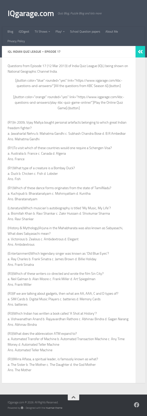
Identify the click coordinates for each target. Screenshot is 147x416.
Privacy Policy (16, 41)
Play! (59, 31)
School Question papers (85, 31)
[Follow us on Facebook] (136, 405)
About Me (111, 31)
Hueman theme (54, 407)
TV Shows (41, 31)
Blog (10, 31)
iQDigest (24, 31)
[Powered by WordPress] (22, 408)
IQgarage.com (31, 13)
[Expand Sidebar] (140, 51)
